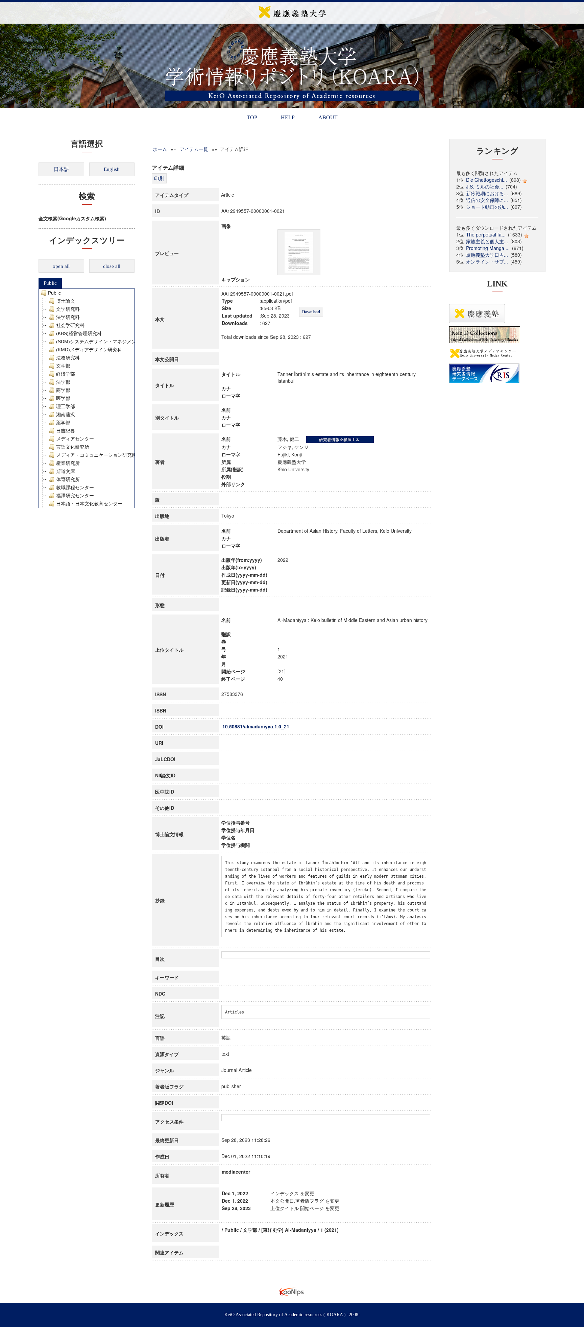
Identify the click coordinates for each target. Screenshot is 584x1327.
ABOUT (328, 117)
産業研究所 (68, 463)
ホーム (160, 149)
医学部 (63, 398)
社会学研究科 (70, 325)
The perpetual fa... (486, 234)
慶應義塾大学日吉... (487, 254)
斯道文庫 (65, 471)
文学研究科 (68, 309)
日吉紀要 (65, 430)
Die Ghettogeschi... (486, 179)
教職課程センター (75, 487)
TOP (252, 117)
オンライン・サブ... (487, 261)
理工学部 (65, 406)
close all (111, 266)
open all (61, 266)
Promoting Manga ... (488, 248)
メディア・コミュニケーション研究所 (96, 455)
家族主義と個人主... (487, 241)
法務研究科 (68, 357)
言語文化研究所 (72, 447)
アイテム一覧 (194, 149)
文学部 (63, 366)
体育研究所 (68, 479)
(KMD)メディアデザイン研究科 (89, 349)
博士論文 (65, 301)
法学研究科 (68, 317)
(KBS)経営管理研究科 (79, 333)
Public (50, 283)
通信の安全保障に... (487, 200)
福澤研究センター (75, 495)
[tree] (87, 398)
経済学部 (65, 374)
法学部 (63, 382)
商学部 (63, 390)
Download (311, 311)
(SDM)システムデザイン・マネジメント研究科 (105, 341)
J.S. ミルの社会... (484, 186)
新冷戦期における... (487, 193)
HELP (288, 117)
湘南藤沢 (65, 414)
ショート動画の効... (487, 206)
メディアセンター (75, 439)
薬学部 (63, 422)
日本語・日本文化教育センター (89, 503)
